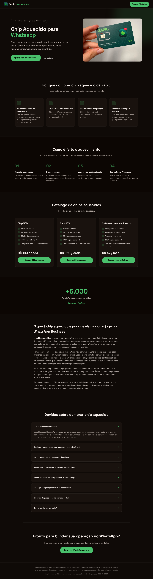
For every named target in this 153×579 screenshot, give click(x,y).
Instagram (72, 303)
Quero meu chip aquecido (26, 58)
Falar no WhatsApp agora (76, 550)
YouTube (81, 303)
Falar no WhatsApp (139, 4)
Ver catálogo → (50, 58)
